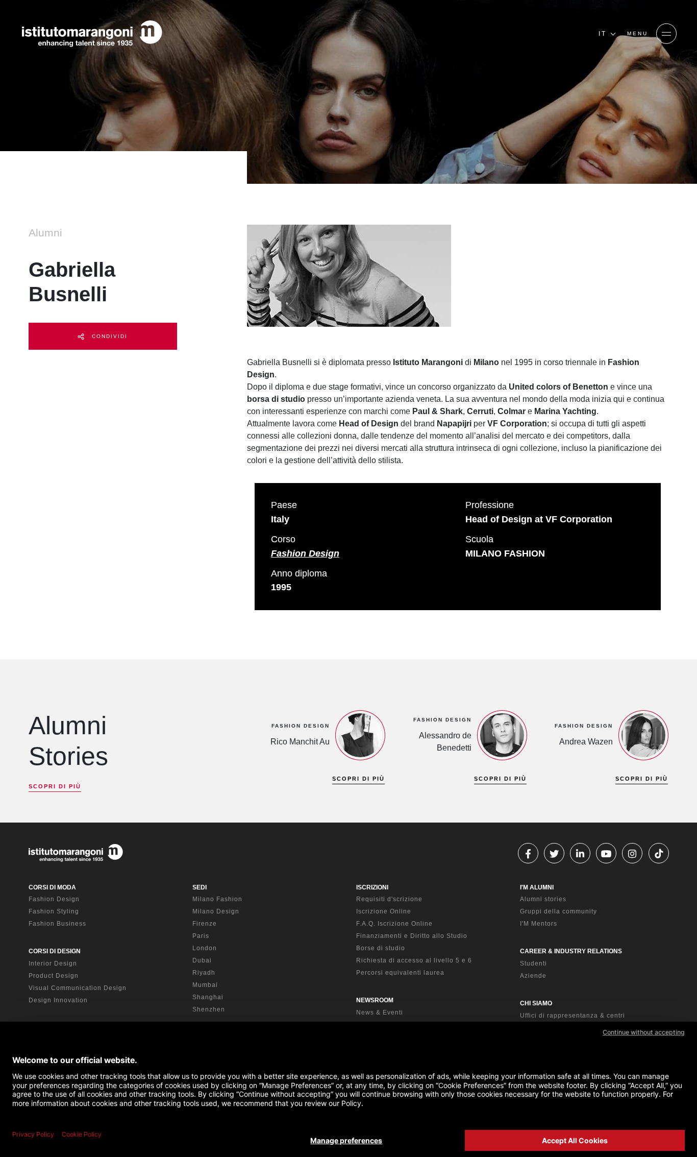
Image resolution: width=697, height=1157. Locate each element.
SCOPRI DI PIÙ (55, 786)
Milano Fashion (217, 899)
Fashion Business (57, 923)
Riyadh (203, 972)
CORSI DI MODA (52, 887)
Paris (200, 935)
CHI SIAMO (536, 1003)
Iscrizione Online (383, 911)
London (204, 948)
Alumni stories (543, 899)
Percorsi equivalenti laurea (400, 972)
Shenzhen (208, 1009)
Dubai (202, 960)
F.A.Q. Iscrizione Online (394, 923)
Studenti (533, 963)
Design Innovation (58, 1000)
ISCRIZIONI (372, 887)
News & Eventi (379, 1012)
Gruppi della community (558, 911)
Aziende (533, 975)
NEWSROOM (374, 1000)
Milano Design (215, 911)
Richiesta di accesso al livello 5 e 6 (414, 960)
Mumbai (205, 985)
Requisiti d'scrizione (389, 899)
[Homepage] (91, 33)
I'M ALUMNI (537, 887)
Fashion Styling (54, 911)
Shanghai (207, 997)
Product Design (54, 975)
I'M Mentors (538, 923)
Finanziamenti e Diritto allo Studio (411, 935)
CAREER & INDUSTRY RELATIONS (571, 951)
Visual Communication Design (78, 988)
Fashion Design (305, 553)
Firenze (204, 923)
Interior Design (53, 963)
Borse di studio (380, 948)
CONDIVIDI (108, 336)
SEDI (199, 887)
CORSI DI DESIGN (55, 951)
